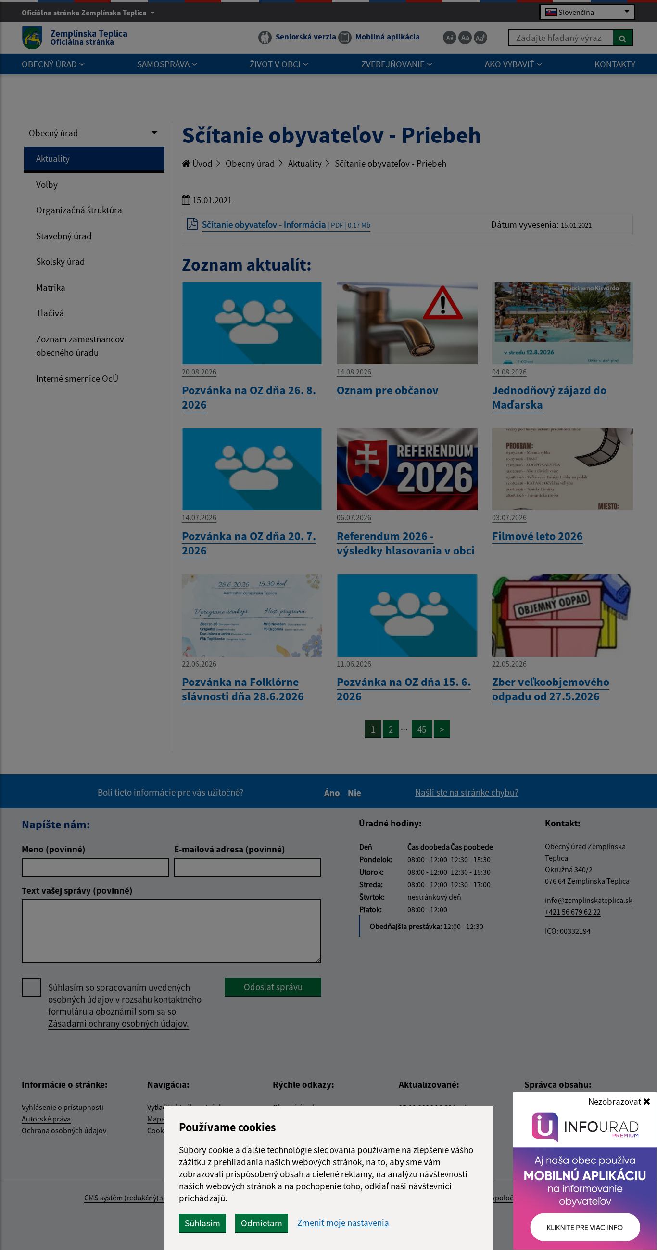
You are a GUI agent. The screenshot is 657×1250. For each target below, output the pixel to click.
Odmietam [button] (261, 1223)
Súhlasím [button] (202, 1223)
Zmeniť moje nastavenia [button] (343, 1222)
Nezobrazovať (615, 1101)
